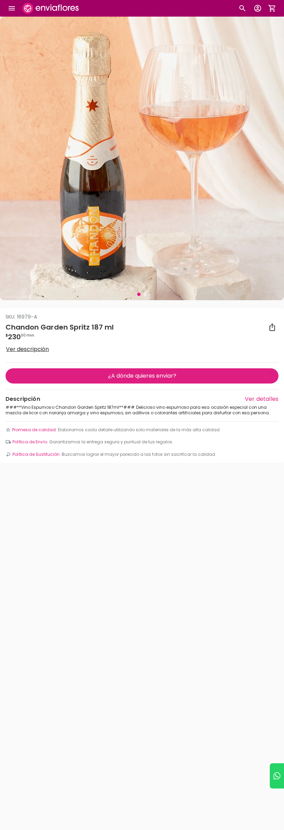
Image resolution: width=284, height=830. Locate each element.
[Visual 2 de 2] (145, 294)
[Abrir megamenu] (12, 8)
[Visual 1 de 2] (139, 294)
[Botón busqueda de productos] (242, 8)
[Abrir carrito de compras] (272, 8)
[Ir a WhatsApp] (277, 775)
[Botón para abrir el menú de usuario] (258, 8)
